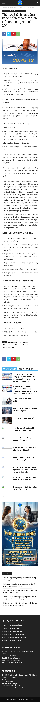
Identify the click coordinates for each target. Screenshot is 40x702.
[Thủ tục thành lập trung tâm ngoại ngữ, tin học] (7, 440)
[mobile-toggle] (3, 3)
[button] (37, 3)
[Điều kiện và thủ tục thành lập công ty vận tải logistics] (7, 479)
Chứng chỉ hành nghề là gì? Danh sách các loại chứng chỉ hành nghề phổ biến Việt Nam (20, 604)
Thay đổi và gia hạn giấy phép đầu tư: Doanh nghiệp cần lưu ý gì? (19, 579)
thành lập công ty (8, 344)
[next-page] (6, 497)
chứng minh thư (12, 342)
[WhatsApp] (18, 34)
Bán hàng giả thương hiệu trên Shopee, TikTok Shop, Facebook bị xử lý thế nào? (20, 591)
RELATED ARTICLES (9, 369)
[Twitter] (9, 34)
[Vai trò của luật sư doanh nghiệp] (7, 401)
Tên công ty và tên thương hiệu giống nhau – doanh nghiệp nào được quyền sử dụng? (19, 598)
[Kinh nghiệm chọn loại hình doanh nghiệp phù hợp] (7, 459)
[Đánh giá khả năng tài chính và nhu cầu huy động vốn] (7, 450)
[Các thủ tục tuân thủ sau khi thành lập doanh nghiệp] (7, 430)
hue (5, 29)
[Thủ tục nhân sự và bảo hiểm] (7, 420)
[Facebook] (4, 34)
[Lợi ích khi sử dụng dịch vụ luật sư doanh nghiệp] (7, 410)
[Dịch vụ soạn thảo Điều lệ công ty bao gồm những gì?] (7, 489)
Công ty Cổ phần (24, 342)
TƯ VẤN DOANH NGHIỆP (15, 7)
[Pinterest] (13, 34)
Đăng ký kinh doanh (8, 347)
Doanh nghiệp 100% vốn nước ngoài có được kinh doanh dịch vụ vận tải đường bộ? (25, 469)
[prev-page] (3, 497)
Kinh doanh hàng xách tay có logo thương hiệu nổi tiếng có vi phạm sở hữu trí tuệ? (19, 585)
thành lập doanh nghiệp (21, 344)
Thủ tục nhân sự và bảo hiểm (24, 418)
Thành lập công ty (29, 7)
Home (4, 7)
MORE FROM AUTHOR (26, 369)
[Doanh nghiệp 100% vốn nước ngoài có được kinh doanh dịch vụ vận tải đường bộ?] (7, 469)
